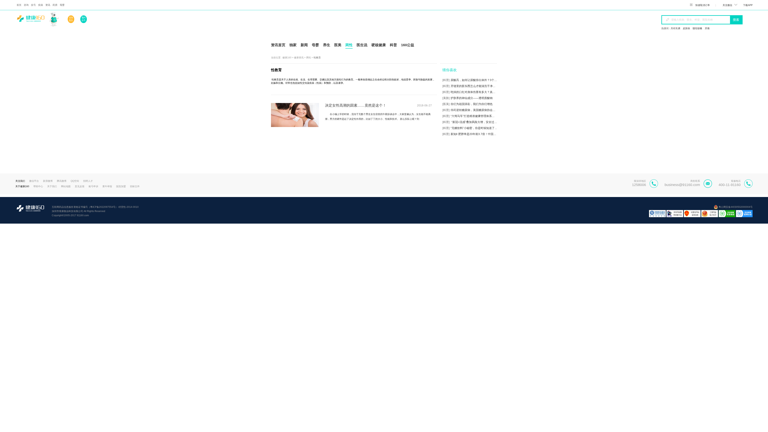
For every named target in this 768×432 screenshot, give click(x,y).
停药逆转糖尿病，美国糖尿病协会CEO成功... (479, 110)
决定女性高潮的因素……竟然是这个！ (355, 105)
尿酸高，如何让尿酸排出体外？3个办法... (476, 80)
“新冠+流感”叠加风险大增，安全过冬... (475, 122)
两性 (308, 57)
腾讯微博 (61, 181)
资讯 (47, 5)
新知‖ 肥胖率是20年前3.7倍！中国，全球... (477, 134)
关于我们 (52, 186)
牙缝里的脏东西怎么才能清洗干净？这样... (477, 86)
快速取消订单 (702, 5)
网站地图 (66, 186)
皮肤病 (686, 28)
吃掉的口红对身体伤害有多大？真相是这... (477, 92)
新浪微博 (48, 181)
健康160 (286, 57)
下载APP (748, 5)
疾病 (40, 5)
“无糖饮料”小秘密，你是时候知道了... (474, 128)
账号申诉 (93, 186)
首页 (19, 5)
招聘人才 (88, 181)
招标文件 (135, 186)
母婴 (62, 5)
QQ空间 (75, 181)
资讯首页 (278, 45)
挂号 (33, 5)
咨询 (26, 5)
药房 (55, 5)
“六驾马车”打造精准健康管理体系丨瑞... (475, 116)
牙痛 (707, 28)
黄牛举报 (107, 186)
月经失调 (675, 28)
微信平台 (34, 181)
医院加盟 (121, 186)
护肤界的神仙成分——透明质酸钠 (472, 98)
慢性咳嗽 (697, 28)
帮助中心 (38, 186)
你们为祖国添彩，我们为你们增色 (472, 104)
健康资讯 (299, 57)
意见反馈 (79, 186)
